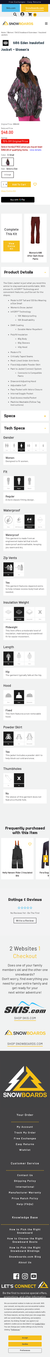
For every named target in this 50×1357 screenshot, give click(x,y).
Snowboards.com (35, 8)
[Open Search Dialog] (15, 14)
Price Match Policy (25, 1198)
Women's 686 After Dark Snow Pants (35, 255)
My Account (25, 1126)
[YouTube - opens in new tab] (34, 1276)
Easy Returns (25, 1144)
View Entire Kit (8, 191)
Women (10, 32)
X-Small (7, 174)
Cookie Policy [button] (40, 1324)
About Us (25, 1262)
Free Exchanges (25, 1138)
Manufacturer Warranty (25, 1192)
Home (3, 32)
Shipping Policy (25, 1180)
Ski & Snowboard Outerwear (26, 32)
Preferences (25, 1350)
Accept (25, 1338)
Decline (25, 1344)
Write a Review (25, 920)
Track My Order (25, 1132)
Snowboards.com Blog (25, 1256)
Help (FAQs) (25, 1204)
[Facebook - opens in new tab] (16, 1276)
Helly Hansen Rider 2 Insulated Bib (17, 874)
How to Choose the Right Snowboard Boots (25, 1240)
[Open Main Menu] (42, 23)
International (25, 1186)
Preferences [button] (15, 1330)
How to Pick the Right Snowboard (25, 1231)
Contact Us (25, 1175)
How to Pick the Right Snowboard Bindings (25, 1249)
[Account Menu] (22, 14)
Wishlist (25, 1149)
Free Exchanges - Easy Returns (25, 2)
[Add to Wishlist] (35, 184)
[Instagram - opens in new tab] (25, 1276)
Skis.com (10, 8)
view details (35, 149)
